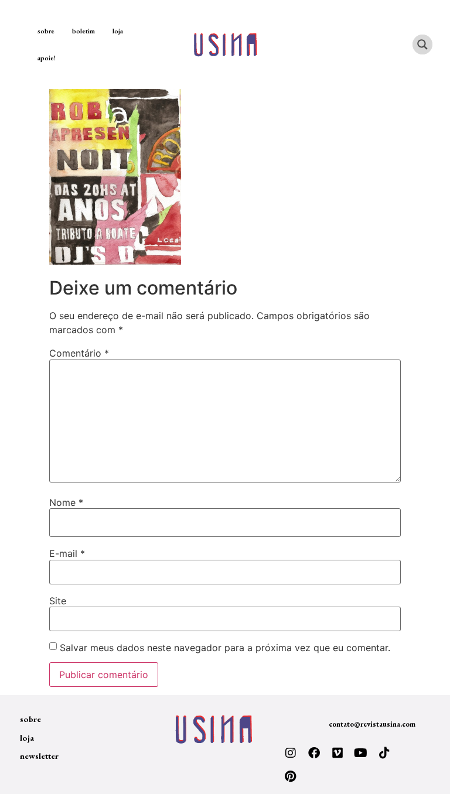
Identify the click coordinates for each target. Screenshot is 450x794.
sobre (46, 31)
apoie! (47, 58)
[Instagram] (290, 753)
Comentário (79, 353)
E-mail (67, 553)
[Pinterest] (290, 776)
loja (117, 31)
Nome (66, 502)
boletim (83, 31)
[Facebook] (314, 753)
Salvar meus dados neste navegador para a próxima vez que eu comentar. (225, 647)
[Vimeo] (337, 753)
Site (57, 600)
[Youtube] (361, 753)
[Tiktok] (384, 753)
